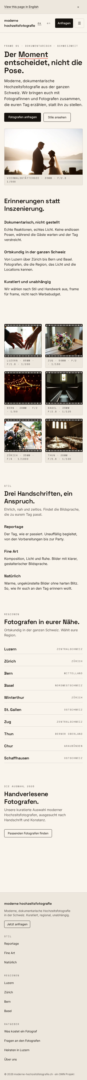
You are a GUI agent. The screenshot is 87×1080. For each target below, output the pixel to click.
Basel (8, 1011)
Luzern (9, 983)
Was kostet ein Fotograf (20, 1031)
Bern (7, 1001)
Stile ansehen (57, 117)
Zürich (8, 992)
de (39, 23)
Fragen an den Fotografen (22, 1040)
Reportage (11, 943)
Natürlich (10, 962)
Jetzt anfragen (17, 924)
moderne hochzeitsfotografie (19, 23)
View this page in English (21, 6)
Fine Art (9, 953)
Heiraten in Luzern (16, 1050)
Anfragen (64, 23)
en (49, 23)
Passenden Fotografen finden (28, 833)
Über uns (10, 1059)
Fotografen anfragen (22, 117)
